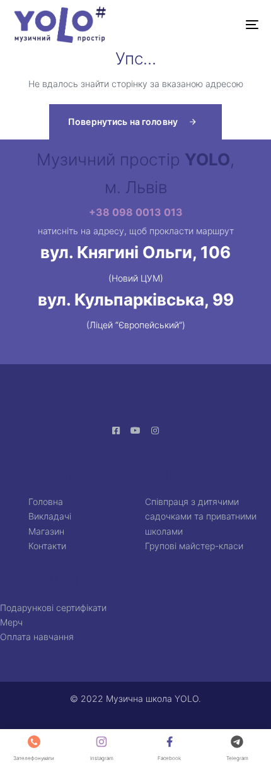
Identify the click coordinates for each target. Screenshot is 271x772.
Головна (45, 501)
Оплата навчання (37, 636)
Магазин (46, 531)
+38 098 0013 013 (136, 212)
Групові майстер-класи (194, 545)
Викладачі (49, 516)
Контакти (47, 545)
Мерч (11, 622)
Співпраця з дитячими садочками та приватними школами (201, 516)
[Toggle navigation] (217, 24)
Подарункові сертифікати (53, 607)
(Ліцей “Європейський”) (135, 324)
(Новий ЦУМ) (135, 278)
